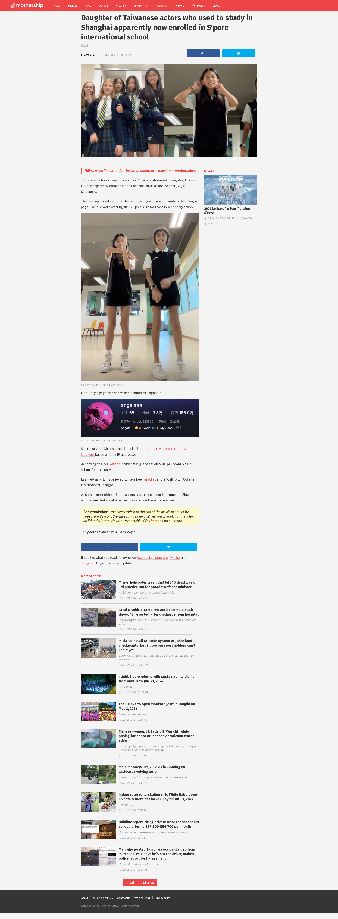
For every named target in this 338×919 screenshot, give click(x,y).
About (84, 897)
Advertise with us (102, 897)
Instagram (160, 557)
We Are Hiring (142, 897)
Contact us (123, 897)
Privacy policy (162, 897)
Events (209, 171)
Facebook (144, 557)
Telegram (88, 563)
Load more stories (140, 882)
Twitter (174, 557)
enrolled (150, 479)
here (154, 521)
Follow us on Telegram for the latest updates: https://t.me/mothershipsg (140, 171)
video (116, 201)
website (115, 464)
